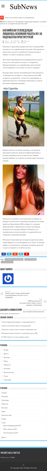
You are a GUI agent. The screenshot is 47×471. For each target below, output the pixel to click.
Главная (4, 393)
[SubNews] (23, 6)
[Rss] (23, 465)
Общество (10, 22)
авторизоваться (14, 313)
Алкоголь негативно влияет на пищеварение (19, 17)
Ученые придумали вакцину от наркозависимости (18, 322)
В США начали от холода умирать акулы (15, 337)
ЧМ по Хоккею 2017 (10, 429)
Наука (6, 361)
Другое (6, 354)
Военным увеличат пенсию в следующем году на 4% (19, 333)
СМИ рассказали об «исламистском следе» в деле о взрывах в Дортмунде (31, 302)
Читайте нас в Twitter (10, 453)
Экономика (7, 380)
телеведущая (7, 262)
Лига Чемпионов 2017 (10, 433)
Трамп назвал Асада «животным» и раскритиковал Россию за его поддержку (17, 294)
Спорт (6, 376)
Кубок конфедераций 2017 (12, 425)
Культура (7, 357)
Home (4, 22)
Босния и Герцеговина (14, 259)
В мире (6, 350)
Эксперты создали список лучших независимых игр (19, 329)
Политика (7, 368)
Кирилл (7, 41)
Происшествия (9, 372)
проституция (31, 259)
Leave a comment (10, 42)
